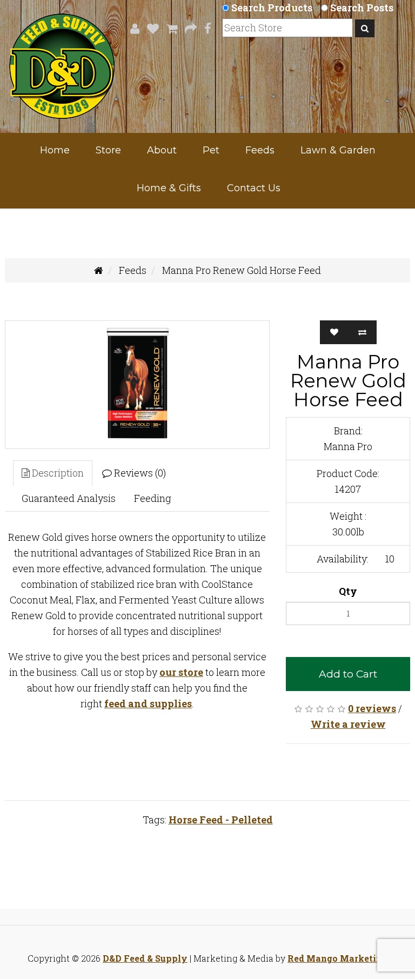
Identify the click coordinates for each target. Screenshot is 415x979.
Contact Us (253, 188)
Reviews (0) (139, 472)
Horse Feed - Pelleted (221, 819)
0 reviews (372, 708)
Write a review (348, 724)
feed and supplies (148, 703)
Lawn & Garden (338, 150)
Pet (211, 150)
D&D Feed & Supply (145, 958)
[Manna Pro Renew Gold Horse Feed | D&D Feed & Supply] (137, 384)
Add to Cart (348, 674)
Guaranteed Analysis (69, 498)
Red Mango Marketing (337, 958)
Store (108, 150)
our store (181, 672)
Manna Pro (348, 446)
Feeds (260, 150)
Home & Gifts (169, 188)
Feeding (152, 498)
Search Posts (361, 7)
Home (55, 150)
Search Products (271, 7)
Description (57, 472)
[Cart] (169, 28)
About (162, 150)
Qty (348, 591)
